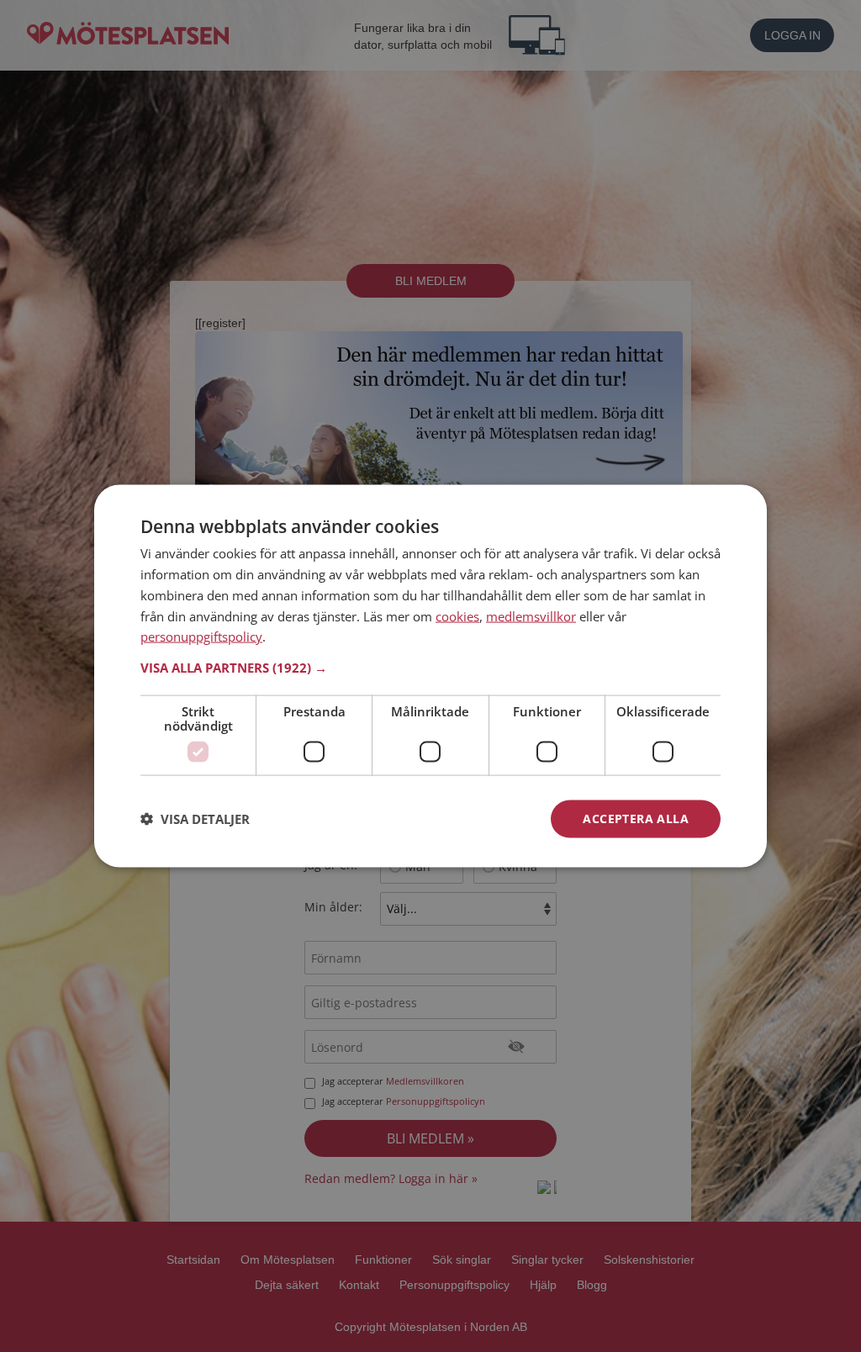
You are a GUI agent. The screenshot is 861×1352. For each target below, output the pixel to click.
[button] (430, 667)
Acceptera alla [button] (636, 819)
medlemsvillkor (531, 615)
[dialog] (430, 676)
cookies (457, 615)
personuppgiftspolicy (201, 636)
